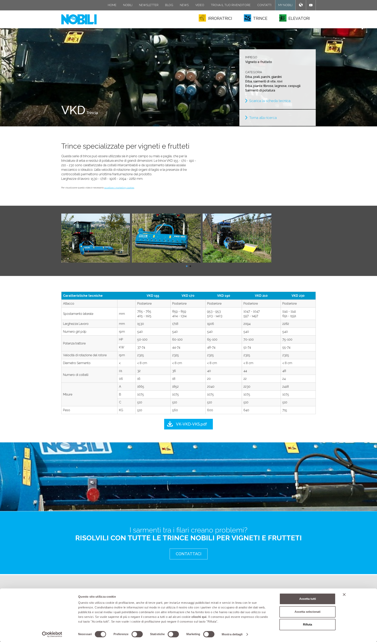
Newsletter (148, 5)
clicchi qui (199, 616)
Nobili (127, 5)
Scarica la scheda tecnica (269, 101)
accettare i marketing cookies (119, 187)
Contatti (264, 5)
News (184, 5)
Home (112, 5)
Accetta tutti (307, 598)
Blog (169, 5)
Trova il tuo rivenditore (231, 5)
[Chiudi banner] (344, 594)
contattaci (188, 554)
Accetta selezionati (307, 611)
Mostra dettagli (232, 634)
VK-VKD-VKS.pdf (191, 424)
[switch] (137, 634)
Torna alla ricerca (263, 118)
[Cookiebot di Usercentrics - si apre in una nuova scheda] (52, 634)
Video (199, 5)
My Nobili (285, 5)
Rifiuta (307, 624)
